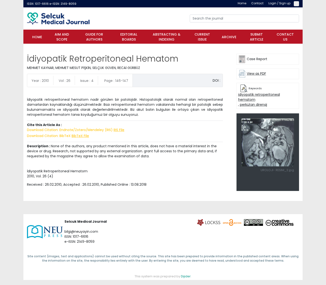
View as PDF (256, 73)
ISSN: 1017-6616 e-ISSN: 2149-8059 (51, 4)
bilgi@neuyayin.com (81, 231)
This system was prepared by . (163, 276)
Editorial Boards (128, 37)
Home (37, 37)
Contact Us (285, 37)
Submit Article (256, 37)
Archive (229, 37)
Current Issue (202, 37)
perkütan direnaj (253, 104)
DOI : (216, 80)
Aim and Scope (62, 37)
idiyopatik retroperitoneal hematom (259, 97)
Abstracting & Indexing (166, 37)
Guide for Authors (94, 37)
